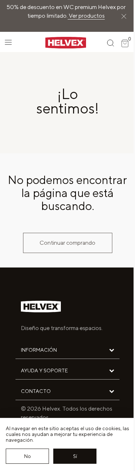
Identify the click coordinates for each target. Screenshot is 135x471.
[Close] (124, 16)
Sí (75, 456)
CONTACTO (36, 391)
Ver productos (86, 15)
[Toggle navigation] (8, 42)
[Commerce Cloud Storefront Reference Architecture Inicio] (59, 42)
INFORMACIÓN (39, 350)
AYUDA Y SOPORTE (44, 370)
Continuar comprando (67, 242)
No (27, 456)
